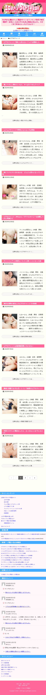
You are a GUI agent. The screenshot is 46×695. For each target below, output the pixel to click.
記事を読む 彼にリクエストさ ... (23, 207)
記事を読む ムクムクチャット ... (23, 163)
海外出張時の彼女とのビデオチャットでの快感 (20, 303)
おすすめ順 (7, 499)
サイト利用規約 (5, 673)
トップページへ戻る (6, 676)
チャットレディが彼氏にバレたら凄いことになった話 (22, 261)
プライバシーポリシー (6, 671)
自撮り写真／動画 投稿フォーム (9, 667)
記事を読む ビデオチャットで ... (23, 75)
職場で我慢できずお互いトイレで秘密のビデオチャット (23, 388)
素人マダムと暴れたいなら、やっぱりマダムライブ (22, 84)
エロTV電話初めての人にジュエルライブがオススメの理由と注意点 (18, 538)
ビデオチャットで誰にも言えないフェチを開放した (22, 42)
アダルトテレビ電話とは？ (8, 518)
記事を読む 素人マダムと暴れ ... (23, 120)
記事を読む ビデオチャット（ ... (23, 251)
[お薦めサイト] (18, 30)
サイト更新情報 (5, 662)
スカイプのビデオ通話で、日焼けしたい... (17, 637)
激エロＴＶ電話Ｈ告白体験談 (8, 520)
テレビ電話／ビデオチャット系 (12, 504)
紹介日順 (6, 502)
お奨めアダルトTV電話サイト (8, 497)
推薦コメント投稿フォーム (8, 669)
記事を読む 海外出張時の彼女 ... (23, 336)
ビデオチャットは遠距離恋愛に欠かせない (18, 346)
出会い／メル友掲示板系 (10, 510)
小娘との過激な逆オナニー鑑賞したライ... (17, 651)
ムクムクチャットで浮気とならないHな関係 (19, 130)
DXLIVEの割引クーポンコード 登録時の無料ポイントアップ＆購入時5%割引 (20, 534)
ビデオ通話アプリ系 (9, 506)
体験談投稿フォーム (9, 523)
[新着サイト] (28, 30)
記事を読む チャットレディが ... (23, 294)
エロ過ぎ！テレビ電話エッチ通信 (9, 574)
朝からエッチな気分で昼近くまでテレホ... (17, 592)
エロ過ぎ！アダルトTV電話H (23, 688)
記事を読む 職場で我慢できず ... (23, 421)
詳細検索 (6, 513)
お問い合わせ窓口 (5, 665)
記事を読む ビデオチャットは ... (23, 379)
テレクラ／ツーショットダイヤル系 (13, 508)
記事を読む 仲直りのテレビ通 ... (23, 466)
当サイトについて (5, 526)
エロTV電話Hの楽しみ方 (7, 516)
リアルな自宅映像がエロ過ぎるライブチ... (17, 606)
